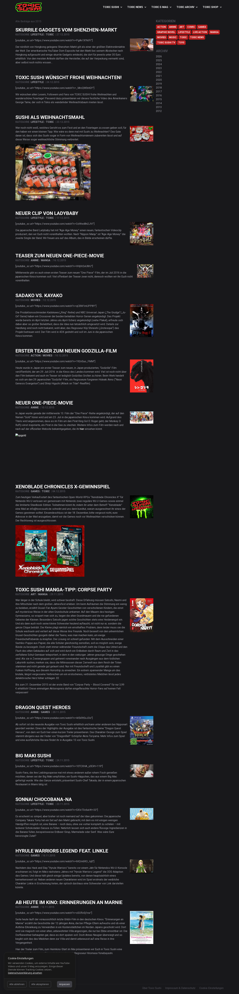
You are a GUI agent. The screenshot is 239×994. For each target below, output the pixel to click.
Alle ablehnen (17, 984)
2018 (159, 87)
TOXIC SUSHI (111, 7)
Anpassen (64, 984)
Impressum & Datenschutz (180, 988)
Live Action (200, 32)
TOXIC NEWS (135, 7)
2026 (159, 56)
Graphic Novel (166, 32)
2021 (159, 75)
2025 (159, 60)
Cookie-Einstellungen (211, 988)
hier (82, 428)
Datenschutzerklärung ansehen (25, 972)
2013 (159, 107)
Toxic (50, 34)
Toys (181, 42)
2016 (159, 95)
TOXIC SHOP (210, 7)
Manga (45, 260)
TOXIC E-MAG (159, 7)
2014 (159, 103)
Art (33, 594)
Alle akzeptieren (40, 984)
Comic (191, 27)
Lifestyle (37, 34)
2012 (159, 111)
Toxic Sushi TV (166, 42)
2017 (159, 91)
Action (35, 355)
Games (35, 491)
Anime (35, 260)
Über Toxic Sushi (151, 988)
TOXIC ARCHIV (185, 7)
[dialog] (39, 971)
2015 (159, 99)
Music (173, 37)
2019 (159, 83)
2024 (159, 64)
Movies (35, 300)
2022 (159, 72)
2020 (159, 79)
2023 (159, 68)
